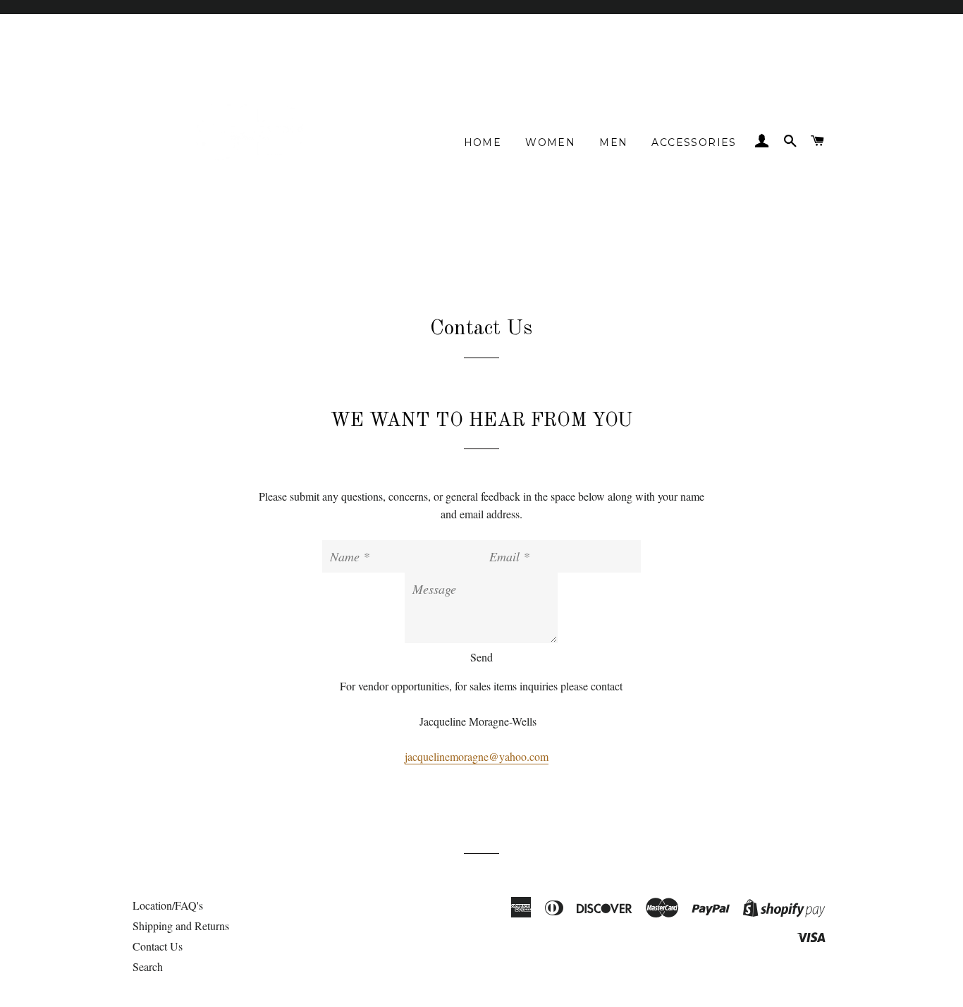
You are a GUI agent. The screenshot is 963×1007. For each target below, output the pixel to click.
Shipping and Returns (181, 925)
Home (483, 142)
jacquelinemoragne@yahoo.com (476, 756)
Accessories (693, 142)
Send (481, 656)
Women (550, 142)
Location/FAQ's (168, 905)
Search (148, 966)
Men (613, 142)
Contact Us (158, 946)
